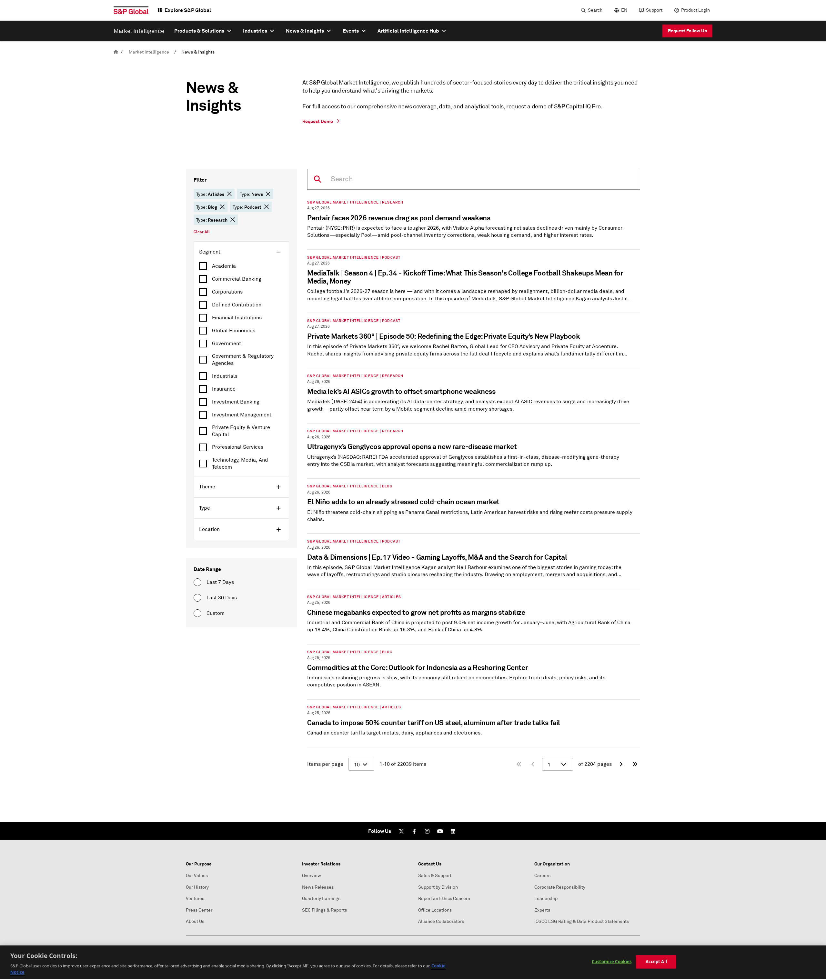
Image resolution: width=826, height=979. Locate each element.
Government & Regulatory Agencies (243, 359)
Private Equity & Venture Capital (241, 431)
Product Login (695, 10)
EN (624, 10)
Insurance (224, 389)
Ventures (195, 898)
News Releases (318, 887)
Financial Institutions (237, 318)
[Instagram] (427, 831)
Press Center (199, 910)
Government (226, 343)
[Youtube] (440, 831)
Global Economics (233, 330)
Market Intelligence (149, 52)
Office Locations (435, 910)
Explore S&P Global (188, 10)
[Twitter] (401, 831)
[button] (229, 193)
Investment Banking (235, 402)
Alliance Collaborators (441, 921)
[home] (116, 52)
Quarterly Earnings (321, 898)
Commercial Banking (236, 279)
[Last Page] (635, 764)
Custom (215, 613)
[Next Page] (621, 764)
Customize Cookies (611, 961)
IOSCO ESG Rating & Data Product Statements (581, 921)
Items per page (325, 764)
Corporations (227, 292)
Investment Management (241, 415)
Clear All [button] (202, 232)
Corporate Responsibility (559, 887)
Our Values (197, 875)
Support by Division (438, 887)
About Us (195, 921)
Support (654, 10)
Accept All (656, 961)
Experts (542, 910)
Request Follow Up (687, 31)
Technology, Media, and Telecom (240, 463)
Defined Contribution (236, 305)
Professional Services (237, 447)
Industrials (224, 376)
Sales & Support (434, 875)
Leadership (546, 898)
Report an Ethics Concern (444, 898)
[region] (413, 962)
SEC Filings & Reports (324, 910)
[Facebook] (414, 831)
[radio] (197, 582)
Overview (311, 875)
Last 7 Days (220, 582)
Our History (197, 887)
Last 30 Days (221, 597)
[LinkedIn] (453, 831)
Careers (542, 875)
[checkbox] (241, 266)
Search (595, 10)
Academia (224, 266)
